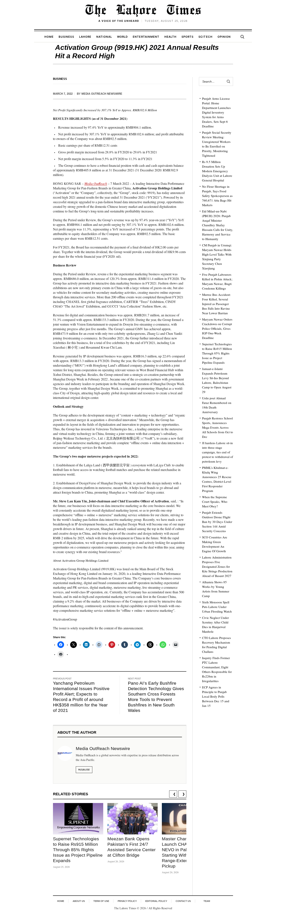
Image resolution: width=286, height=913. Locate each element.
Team (207, 901)
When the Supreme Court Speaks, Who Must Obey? (214, 501)
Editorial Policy (156, 901)
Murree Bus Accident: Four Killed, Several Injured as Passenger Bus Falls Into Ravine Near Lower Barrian (216, 303)
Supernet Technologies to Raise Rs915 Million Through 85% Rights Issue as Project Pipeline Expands (78, 849)
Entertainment (146, 36)
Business (66, 36)
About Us (79, 901)
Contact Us (183, 901)
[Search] (242, 36)
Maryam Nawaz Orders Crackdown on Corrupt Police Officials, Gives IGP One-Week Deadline (217, 328)
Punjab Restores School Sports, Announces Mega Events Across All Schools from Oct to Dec (217, 427)
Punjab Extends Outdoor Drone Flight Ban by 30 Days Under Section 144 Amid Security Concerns (217, 521)
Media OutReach (95, 183)
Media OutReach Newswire (101, 93)
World (122, 36)
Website (84, 769)
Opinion (224, 36)
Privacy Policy (127, 901)
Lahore (85, 36)
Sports (187, 36)
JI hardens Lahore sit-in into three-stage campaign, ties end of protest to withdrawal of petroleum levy (217, 452)
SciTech (205, 36)
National (104, 36)
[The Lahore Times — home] (143, 10)
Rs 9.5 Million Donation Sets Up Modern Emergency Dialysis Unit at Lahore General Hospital (217, 171)
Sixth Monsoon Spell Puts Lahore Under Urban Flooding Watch (217, 606)
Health (170, 36)
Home (49, 36)
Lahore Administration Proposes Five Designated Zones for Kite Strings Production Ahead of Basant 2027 (217, 566)
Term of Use (101, 901)
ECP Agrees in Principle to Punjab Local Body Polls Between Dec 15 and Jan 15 (215, 696)
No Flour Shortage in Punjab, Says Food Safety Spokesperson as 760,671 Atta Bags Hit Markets (217, 195)
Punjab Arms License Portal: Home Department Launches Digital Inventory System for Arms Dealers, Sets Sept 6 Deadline (216, 112)
